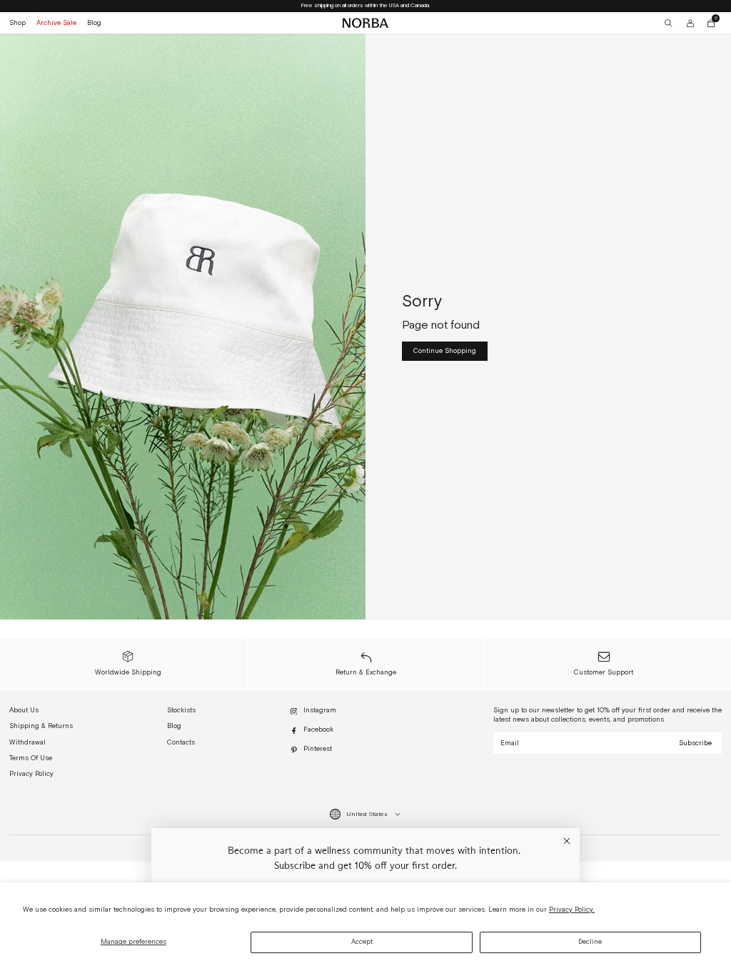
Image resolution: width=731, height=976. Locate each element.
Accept (362, 941)
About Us (24, 710)
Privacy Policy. (572, 909)
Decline (590, 941)
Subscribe (695, 743)
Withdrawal (27, 742)
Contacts (181, 742)
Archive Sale (56, 23)
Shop (17, 23)
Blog (94, 23)
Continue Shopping (444, 351)
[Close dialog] (567, 841)
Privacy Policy (31, 774)
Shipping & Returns (41, 726)
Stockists (181, 710)
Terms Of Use (30, 758)
